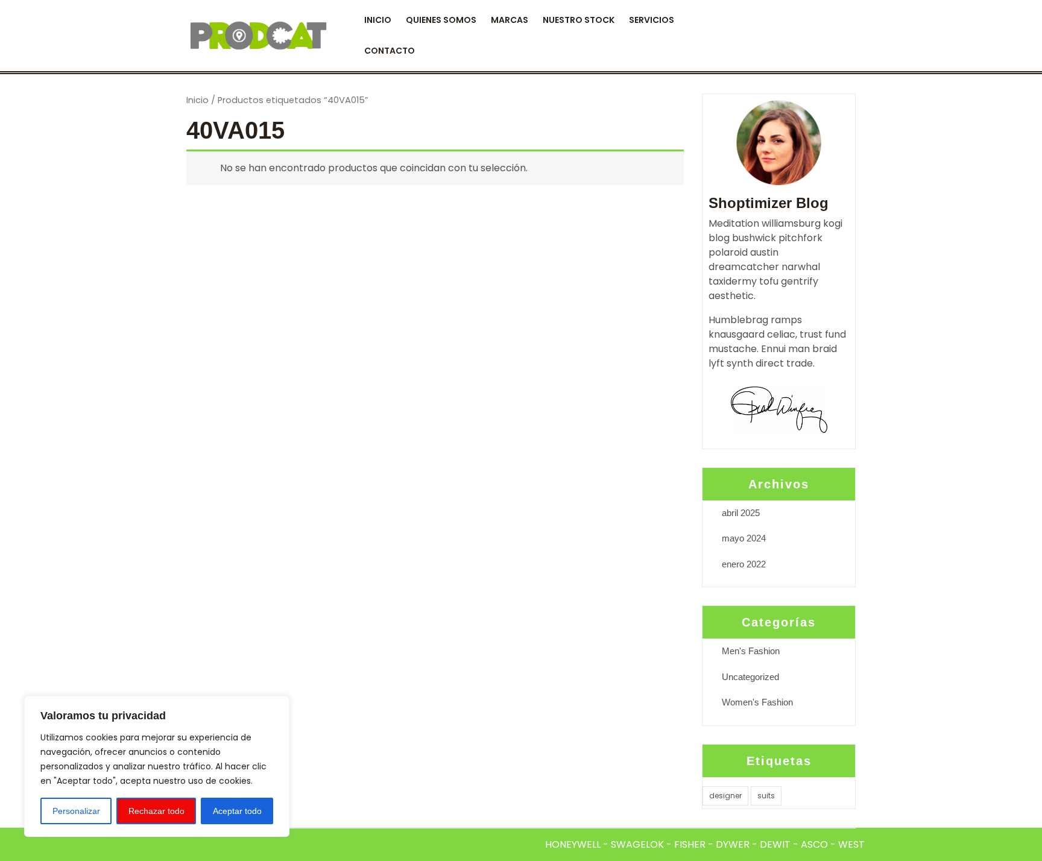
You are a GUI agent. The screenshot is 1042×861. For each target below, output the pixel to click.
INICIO (377, 20)
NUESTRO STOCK (578, 20)
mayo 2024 (744, 538)
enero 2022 (744, 564)
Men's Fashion (751, 651)
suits (766, 795)
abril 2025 (741, 513)
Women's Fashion (757, 702)
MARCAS (509, 20)
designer (725, 795)
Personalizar (76, 811)
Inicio (197, 100)
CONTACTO (389, 51)
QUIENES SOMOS (441, 20)
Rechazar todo (156, 811)
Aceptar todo (237, 811)
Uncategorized (750, 677)
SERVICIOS (651, 20)
